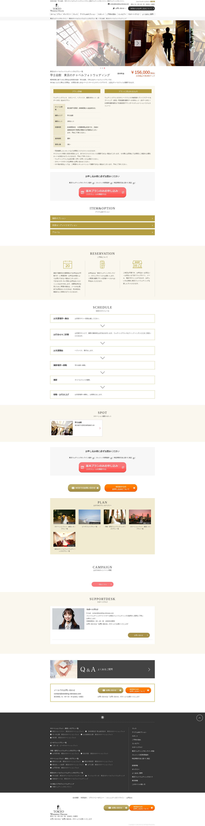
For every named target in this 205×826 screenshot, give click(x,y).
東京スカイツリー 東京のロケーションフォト (68, 731)
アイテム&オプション (87, 14)
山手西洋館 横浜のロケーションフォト (65, 753)
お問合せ (129, 798)
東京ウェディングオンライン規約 (80, 183)
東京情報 (135, 780)
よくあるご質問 (147, 14)
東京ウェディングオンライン (58, 18)
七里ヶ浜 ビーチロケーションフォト (65, 745)
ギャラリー (67, 14)
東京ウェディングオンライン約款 (143, 751)
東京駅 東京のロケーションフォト (64, 737)
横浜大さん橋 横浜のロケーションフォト (66, 761)
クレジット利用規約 (102, 183)
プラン (59, 14)
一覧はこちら (102, 584)
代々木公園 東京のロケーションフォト (65, 734)
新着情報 (135, 765)
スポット (101, 14)
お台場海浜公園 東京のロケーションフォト (98, 734)
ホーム (53, 14)
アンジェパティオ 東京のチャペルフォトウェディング (106, 775)
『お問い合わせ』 (103, 624)
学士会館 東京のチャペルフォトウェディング (68, 775)
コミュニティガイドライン (115, 798)
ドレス (75, 14)
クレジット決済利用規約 (140, 755)
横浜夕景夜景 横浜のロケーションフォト (98, 761)
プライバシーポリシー (96, 798)
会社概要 (76, 798)
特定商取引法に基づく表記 (123, 183)
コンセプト (122, 14)
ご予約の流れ (111, 14)
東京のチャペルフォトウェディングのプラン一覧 (83, 18)
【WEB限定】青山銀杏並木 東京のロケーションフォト (106, 731)
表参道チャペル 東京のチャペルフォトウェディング (70, 779)
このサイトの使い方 (138, 784)
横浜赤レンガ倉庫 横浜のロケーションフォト (68, 764)
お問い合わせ (120, 8)
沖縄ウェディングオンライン (62, 787)
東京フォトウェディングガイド (142, 777)
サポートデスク (134, 14)
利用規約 (84, 798)
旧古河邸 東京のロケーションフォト (95, 753)
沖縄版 (152, 1)
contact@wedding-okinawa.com (119, 4)
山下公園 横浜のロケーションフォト (100, 764)
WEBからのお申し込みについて (141, 8)
